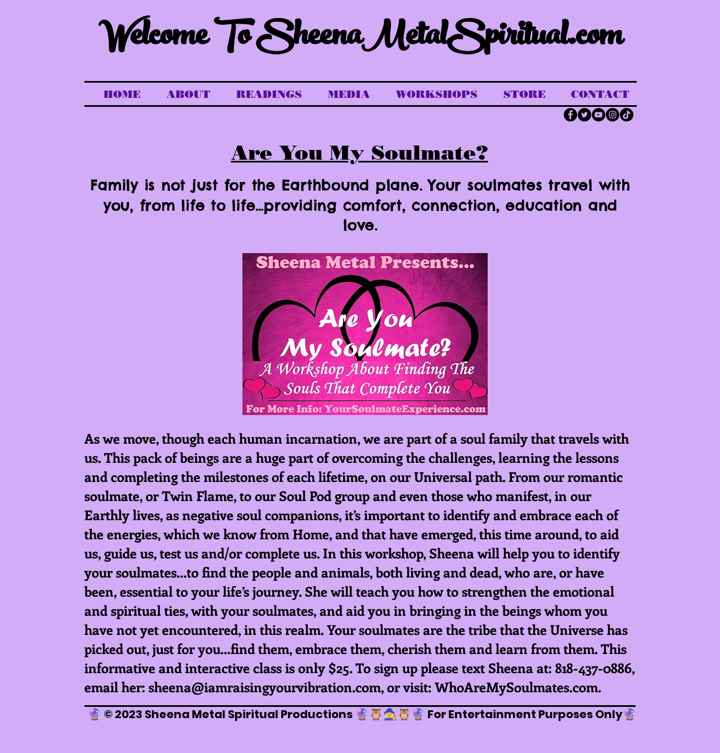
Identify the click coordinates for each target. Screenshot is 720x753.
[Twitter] (584, 114)
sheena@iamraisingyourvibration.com (264, 687)
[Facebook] (570, 114)
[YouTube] (598, 114)
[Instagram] (612, 114)
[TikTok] (626, 114)
